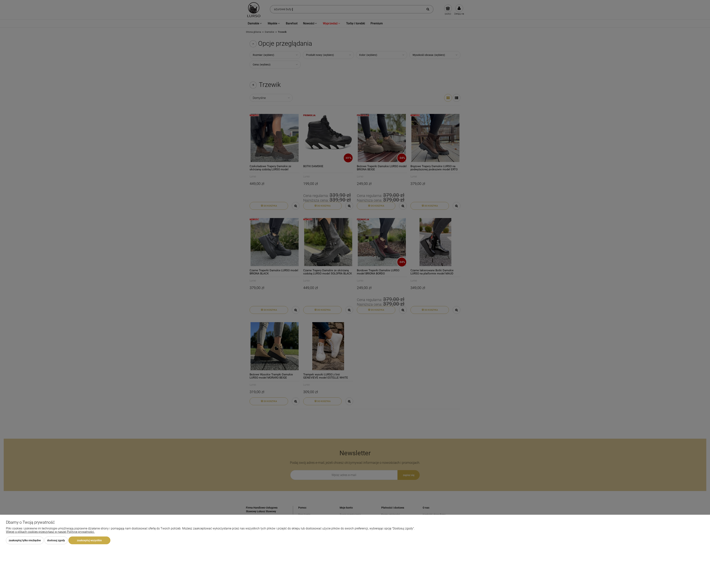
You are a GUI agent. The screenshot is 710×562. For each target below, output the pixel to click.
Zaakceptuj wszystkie (89, 540)
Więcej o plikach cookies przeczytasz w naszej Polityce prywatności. (50, 532)
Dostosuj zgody (56, 540)
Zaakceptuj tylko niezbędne (25, 540)
